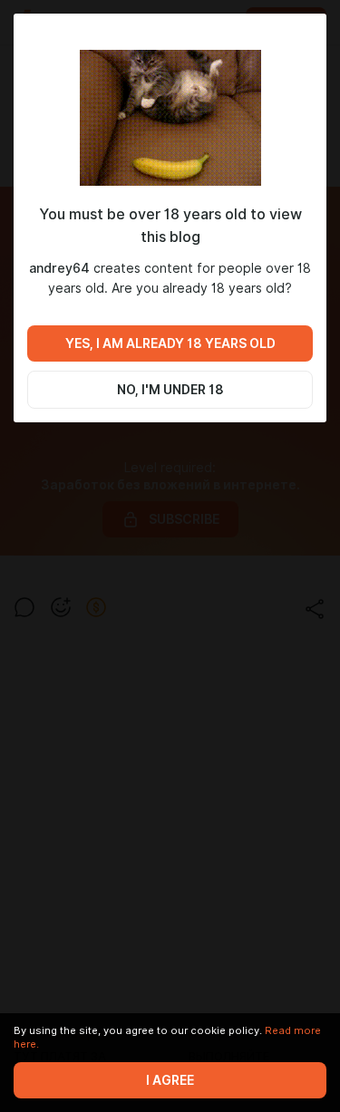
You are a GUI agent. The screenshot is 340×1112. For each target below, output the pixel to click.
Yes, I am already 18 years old (170, 343)
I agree (170, 1080)
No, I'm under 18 (170, 389)
